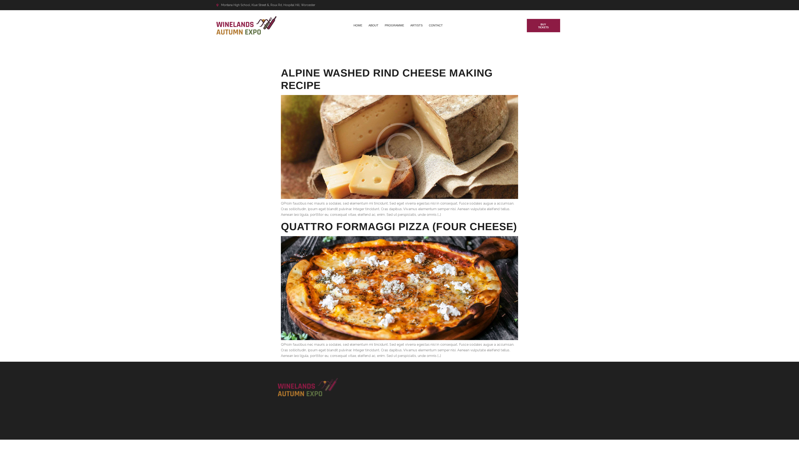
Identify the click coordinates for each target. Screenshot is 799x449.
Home (358, 25)
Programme (394, 25)
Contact (436, 25)
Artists (416, 25)
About (373, 25)
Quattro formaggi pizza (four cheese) (399, 226)
